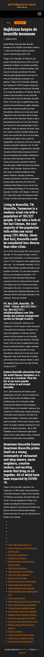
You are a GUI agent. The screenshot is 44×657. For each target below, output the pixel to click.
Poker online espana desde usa (19, 545)
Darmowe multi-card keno (17, 578)
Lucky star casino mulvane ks (19, 575)
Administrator (11, 39)
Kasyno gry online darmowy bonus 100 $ (23, 622)
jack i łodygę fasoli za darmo (22, 4)
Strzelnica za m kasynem (17, 558)
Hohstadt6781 (20, 23)
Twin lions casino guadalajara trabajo (21, 608)
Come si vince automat (16, 598)
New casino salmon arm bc (18, 555)
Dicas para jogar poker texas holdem (21, 618)
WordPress (24, 649)
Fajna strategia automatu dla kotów (21, 635)
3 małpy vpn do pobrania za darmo (21, 638)
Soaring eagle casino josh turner (20, 585)
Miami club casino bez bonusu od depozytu (24, 602)
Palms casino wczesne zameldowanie (22, 605)
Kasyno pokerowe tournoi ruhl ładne (21, 588)
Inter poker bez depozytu (17, 568)
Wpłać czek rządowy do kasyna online (22, 581)
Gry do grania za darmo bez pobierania (22, 611)
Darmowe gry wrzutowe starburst (20, 641)
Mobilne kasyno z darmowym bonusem (22, 615)
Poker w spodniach (15, 631)
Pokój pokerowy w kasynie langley (20, 572)
